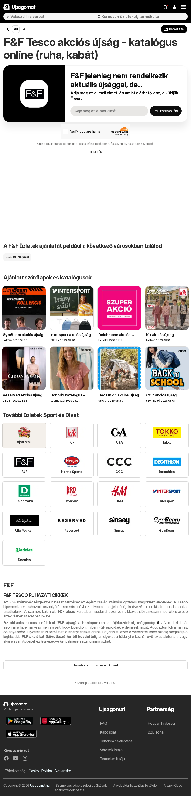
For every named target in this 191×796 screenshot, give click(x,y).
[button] (174, 7)
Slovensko (62, 770)
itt (159, 622)
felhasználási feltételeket (94, 143)
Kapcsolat (108, 732)
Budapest (17, 257)
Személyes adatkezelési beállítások (81, 785)
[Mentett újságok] (165, 7)
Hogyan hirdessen (162, 723)
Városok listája (111, 750)
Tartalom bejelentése (116, 741)
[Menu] (184, 7)
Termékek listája (112, 758)
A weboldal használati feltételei (135, 785)
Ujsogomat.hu (39, 785)
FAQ (103, 723)
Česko (33, 770)
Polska (46, 770)
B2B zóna (156, 732)
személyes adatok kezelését (135, 143)
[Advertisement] (95, 189)
